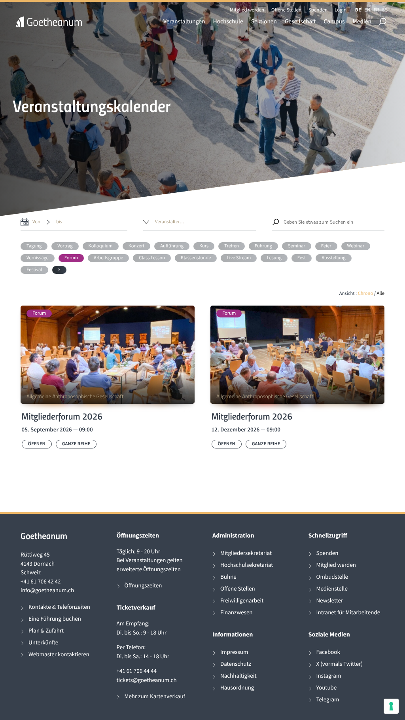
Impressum (234, 652)
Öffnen (36, 444)
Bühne (228, 577)
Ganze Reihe (76, 444)
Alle (380, 293)
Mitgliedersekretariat (246, 553)
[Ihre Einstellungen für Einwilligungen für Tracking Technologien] (391, 706)
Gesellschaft (300, 21)
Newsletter (329, 600)
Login (340, 9)
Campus (334, 21)
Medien (361, 21)
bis (59, 222)
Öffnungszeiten (143, 585)
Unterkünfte (43, 642)
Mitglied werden (247, 9)
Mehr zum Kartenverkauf (155, 696)
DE (358, 9)
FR (376, 9)
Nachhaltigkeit (238, 676)
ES (385, 9)
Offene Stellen (286, 9)
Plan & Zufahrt (46, 631)
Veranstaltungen (184, 21)
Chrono (365, 293)
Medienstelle (332, 589)
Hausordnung (237, 688)
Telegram (327, 699)
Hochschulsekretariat (246, 565)
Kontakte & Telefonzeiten (59, 607)
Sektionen (264, 21)
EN (367, 9)
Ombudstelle (332, 577)
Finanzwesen (236, 612)
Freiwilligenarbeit (241, 600)
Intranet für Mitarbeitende (348, 612)
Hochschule (228, 21)
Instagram (328, 676)
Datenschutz (235, 664)
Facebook (328, 652)
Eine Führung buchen (54, 619)
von (36, 222)
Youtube (326, 688)
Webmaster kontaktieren (58, 654)
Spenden (318, 9)
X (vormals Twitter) (339, 664)
